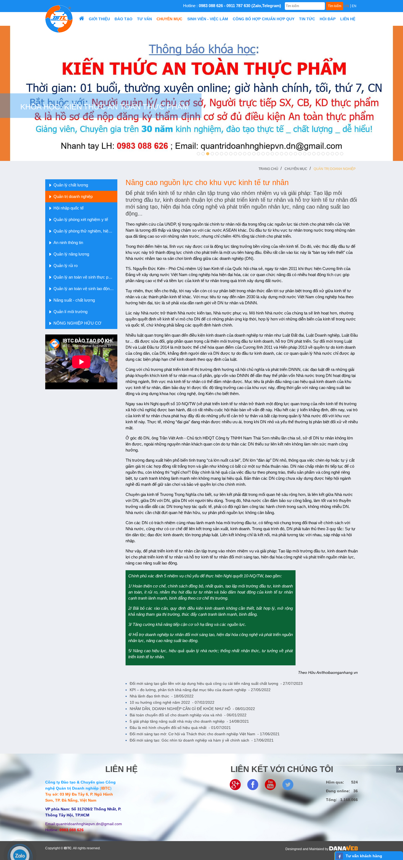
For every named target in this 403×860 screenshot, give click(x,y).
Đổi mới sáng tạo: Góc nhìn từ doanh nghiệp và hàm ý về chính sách (202, 740)
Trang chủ (268, 169)
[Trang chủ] (81, 19)
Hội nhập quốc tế (68, 208)
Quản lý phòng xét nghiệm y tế (80, 219)
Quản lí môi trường (70, 311)
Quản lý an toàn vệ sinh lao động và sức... (85, 288)
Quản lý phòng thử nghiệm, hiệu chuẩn (85, 231)
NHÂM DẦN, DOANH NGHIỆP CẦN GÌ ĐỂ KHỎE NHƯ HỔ (192, 708)
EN (354, 6)
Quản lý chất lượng (70, 185)
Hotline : (232, 5)
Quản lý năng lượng (71, 254)
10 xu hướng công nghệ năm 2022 (172, 702)
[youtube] (270, 784)
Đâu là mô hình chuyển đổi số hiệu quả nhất (180, 727)
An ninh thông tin (68, 242)
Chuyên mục (296, 169)
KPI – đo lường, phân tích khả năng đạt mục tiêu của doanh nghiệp (200, 690)
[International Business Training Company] (59, 18)
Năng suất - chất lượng (74, 300)
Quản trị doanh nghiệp (335, 169)
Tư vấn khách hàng (364, 856)
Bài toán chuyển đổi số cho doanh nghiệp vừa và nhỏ (188, 715)
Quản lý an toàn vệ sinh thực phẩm (84, 277)
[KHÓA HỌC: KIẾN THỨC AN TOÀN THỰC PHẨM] (201, 93)
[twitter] (287, 784)
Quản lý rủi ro (65, 265)
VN (346, 6)
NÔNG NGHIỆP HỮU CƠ (77, 323)
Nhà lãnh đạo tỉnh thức (162, 696)
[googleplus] (235, 784)
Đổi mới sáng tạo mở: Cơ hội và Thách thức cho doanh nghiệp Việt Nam (205, 734)
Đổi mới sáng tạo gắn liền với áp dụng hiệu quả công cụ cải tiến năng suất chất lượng (216, 683)
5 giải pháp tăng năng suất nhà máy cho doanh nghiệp (189, 721)
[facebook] (252, 784)
